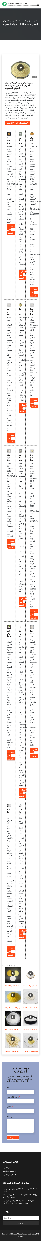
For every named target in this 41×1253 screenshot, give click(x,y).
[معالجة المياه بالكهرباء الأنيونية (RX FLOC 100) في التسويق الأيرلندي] (13, 975)
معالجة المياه (7, 1168)
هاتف (10, 1107)
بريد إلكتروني (13, 1097)
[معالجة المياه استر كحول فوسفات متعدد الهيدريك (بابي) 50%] (30, 975)
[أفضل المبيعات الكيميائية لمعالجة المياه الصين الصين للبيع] (30, 1018)
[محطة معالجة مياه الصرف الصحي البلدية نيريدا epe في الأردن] (30, 1040)
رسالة (9, 1116)
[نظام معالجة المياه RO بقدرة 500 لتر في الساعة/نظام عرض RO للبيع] (13, 1018)
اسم (9, 1087)
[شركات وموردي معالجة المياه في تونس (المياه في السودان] (13, 996)
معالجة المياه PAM (9, 1175)
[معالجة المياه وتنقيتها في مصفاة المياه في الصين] (13, 1040)
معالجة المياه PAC (9, 1171)
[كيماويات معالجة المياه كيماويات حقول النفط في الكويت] (30, 996)
